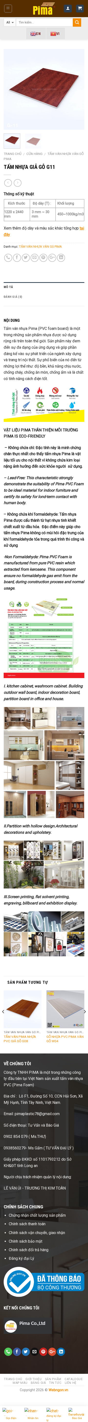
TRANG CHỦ (13, 1379)
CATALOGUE (74, 1379)
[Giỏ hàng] (80, 9)
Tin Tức (55, 1383)
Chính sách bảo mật (25, 1241)
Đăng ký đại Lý (22, 1258)
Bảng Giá (38, 1383)
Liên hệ (71, 1383)
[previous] (11, 89)
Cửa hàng (34, 154)
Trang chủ (13, 154)
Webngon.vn (58, 1390)
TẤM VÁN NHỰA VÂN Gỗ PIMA (40, 246)
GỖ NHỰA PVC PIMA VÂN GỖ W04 (65, 1039)
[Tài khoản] (68, 9)
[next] (76, 89)
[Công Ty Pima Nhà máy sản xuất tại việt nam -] (44, 8)
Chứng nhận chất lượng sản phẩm (37, 1215)
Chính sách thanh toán (27, 1224)
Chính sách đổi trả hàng (29, 1250)
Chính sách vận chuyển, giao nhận (37, 1232)
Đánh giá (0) (13, 297)
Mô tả (8, 287)
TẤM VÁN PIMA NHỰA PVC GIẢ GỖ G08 (20, 1039)
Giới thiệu (33, 1379)
